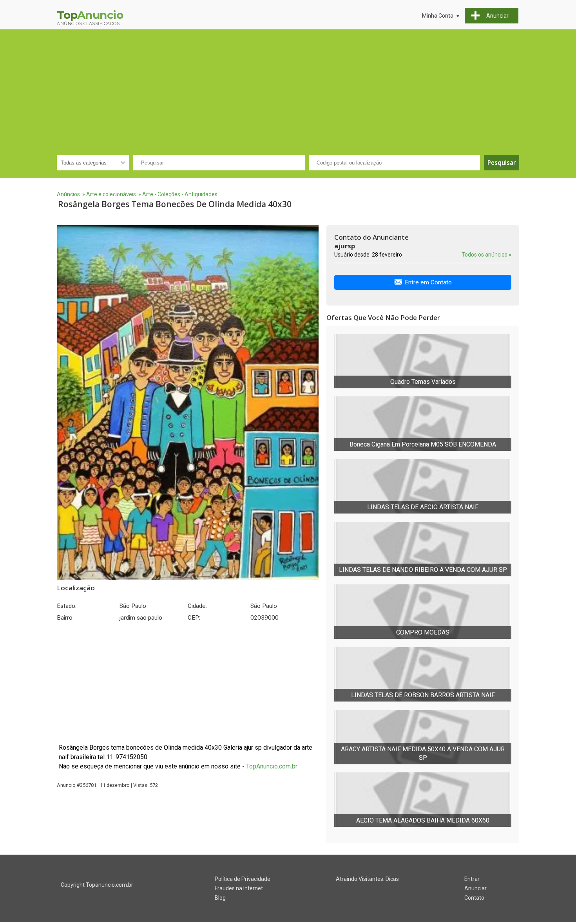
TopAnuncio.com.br (271, 766)
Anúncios (68, 194)
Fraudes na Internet (239, 888)
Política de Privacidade (242, 879)
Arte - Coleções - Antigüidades (179, 194)
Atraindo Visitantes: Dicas (367, 879)
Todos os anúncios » (486, 254)
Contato (474, 898)
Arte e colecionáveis (111, 194)
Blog (220, 898)
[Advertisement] (288, 88)
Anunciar (475, 888)
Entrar (472, 879)
